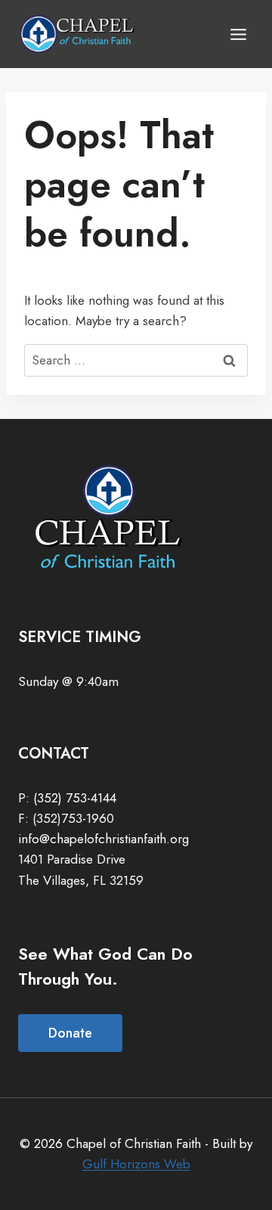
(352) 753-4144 (74, 798)
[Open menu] (238, 34)
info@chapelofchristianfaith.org (103, 839)
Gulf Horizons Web (136, 1164)
